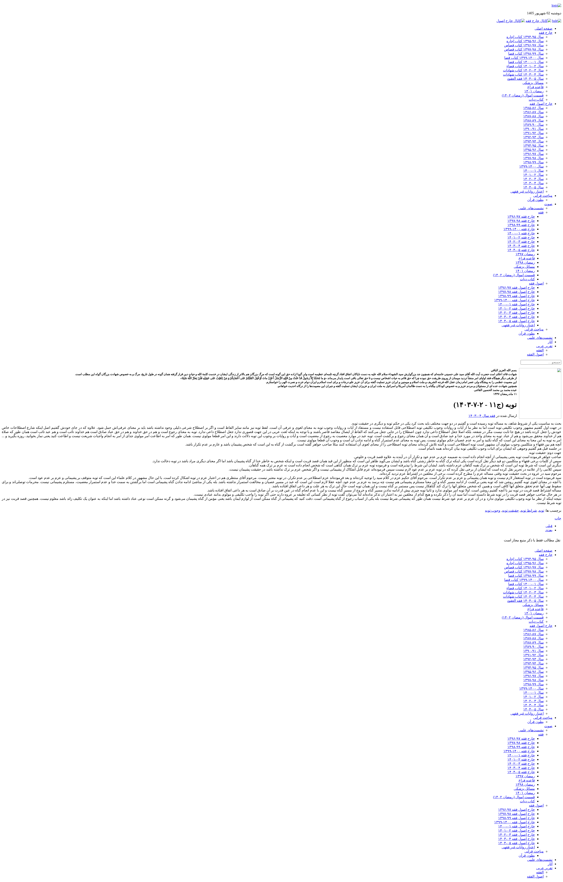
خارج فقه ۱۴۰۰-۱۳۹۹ (519, 229)
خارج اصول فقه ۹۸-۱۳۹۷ (516, 292)
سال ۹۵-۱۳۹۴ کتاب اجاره (525, 37)
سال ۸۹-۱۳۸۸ (533, 120)
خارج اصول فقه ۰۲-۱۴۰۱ (516, 308)
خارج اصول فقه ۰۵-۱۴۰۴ (516, 321)
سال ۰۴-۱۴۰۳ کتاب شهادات (523, 74)
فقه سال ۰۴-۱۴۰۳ (481, 416)
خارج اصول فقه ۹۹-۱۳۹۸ (516, 296)
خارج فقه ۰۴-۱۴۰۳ (521, 246)
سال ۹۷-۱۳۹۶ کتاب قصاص (524, 45)
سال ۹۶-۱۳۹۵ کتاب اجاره (525, 41)
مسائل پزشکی (533, 83)
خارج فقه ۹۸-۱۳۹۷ (521, 221)
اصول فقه (536, 283)
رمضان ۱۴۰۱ (534, 91)
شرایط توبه (529, 510)
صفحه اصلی (543, 28)
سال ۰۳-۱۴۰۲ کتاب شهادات (523, 70)
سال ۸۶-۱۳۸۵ (533, 108)
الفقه (540, 350)
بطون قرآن (535, 200)
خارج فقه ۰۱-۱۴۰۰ (521, 233)
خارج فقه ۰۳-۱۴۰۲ (521, 241)
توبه (541, 510)
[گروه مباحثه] (556, 21)
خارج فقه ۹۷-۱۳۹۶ (521, 216)
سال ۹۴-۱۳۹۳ (533, 141)
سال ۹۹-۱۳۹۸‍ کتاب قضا (526, 53)
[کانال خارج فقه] (538, 21)
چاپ (558, 518)
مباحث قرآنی (542, 195)
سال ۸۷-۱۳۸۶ (533, 112)
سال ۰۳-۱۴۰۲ (533, 179)
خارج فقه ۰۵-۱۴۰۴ (521, 250)
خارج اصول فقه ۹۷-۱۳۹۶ (516, 287)
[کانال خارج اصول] (510, 21)
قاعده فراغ (535, 87)
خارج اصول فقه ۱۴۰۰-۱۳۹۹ (514, 300)
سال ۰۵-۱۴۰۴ (533, 187)
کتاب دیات (536, 99)
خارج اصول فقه (541, 104)
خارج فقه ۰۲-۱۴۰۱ (521, 237)
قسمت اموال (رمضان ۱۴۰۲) (523, 95)
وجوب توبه (492, 510)
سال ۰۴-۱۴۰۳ (533, 183)
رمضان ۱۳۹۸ (525, 262)
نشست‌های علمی (531, 208)
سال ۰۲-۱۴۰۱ (533, 175)
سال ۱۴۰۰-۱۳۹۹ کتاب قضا (524, 58)
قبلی (549, 526)
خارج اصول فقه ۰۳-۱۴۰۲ (516, 312)
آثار (550, 342)
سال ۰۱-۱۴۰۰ (533, 170)
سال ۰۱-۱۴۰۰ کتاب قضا (526, 62)
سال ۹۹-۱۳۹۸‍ (533, 162)
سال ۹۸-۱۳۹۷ (533, 158)
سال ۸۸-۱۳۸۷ (533, 116)
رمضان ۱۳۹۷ (525, 254)
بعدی (548, 530)
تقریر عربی (544, 346)
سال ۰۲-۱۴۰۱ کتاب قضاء (525, 66)
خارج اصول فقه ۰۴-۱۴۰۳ (516, 317)
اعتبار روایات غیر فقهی (527, 191)
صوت (548, 204)
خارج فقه (545, 33)
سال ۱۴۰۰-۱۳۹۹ (531, 166)
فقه (541, 212)
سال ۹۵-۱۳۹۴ (533, 145)
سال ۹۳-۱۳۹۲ (533, 137)
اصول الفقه (535, 354)
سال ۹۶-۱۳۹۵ (533, 150)
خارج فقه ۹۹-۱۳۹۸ (521, 225)
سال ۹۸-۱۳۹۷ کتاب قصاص (524, 49)
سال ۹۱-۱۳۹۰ (533, 129)
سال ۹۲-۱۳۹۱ (533, 133)
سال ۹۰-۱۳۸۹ (533, 124)
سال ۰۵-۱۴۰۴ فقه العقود (525, 78)
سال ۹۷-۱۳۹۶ (533, 154)
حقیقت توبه (510, 510)
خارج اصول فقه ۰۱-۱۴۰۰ (516, 304)
